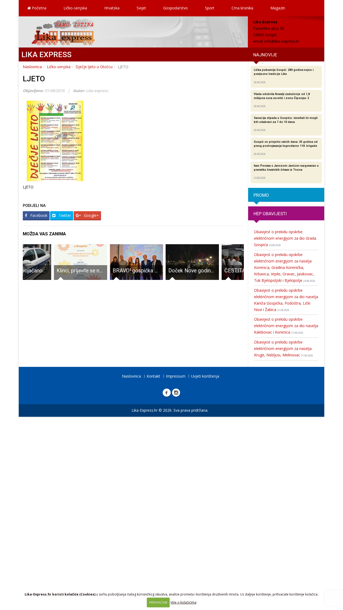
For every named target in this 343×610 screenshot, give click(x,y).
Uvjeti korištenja (205, 376)
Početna (38, 7)
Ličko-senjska (75, 7)
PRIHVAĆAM (158, 602)
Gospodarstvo (175, 7)
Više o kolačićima (183, 602)
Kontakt (153, 376)
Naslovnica (32, 66)
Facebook (38, 215)
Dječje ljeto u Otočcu (94, 66)
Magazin (277, 7)
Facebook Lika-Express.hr (167, 393)
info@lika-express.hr (281, 41)
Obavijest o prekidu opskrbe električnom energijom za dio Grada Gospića (285, 238)
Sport (209, 7)
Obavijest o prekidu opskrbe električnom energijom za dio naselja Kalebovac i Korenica (286, 326)
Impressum (175, 376)
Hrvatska (112, 7)
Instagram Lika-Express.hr (176, 393)
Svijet (141, 7)
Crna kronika (242, 7)
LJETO (34, 78)
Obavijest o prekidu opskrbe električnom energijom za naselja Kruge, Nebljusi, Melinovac (283, 348)
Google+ (91, 215)
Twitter (64, 215)
